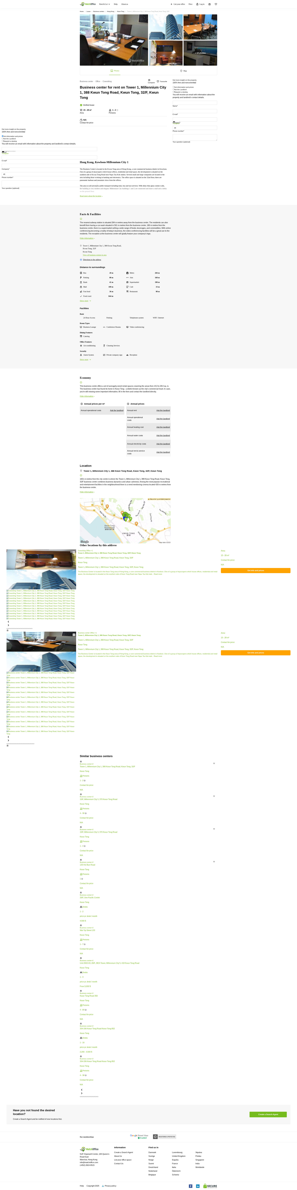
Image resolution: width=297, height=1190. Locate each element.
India (197, 1164)
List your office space (122, 1160)
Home (82, 11)
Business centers (98, 11)
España (175, 1160)
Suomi (151, 1164)
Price (190, 4)
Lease (88, 11)
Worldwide (199, 1167)
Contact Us (118, 1164)
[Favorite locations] (216, 4)
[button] (41, 621)
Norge (151, 1160)
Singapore (199, 1160)
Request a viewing (181, 92)
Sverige (151, 1156)
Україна (198, 1152)
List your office (179, 4)
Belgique (152, 1175)
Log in (202, 4)
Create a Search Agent (123, 1152)
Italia (174, 1167)
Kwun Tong (120, 11)
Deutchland (153, 1167)
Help (116, 4)
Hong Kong (110, 11)
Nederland (152, 1171)
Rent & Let (103, 4)
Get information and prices (184, 87)
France (175, 1164)
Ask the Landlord (180, 89)
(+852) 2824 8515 (87, 1165)
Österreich (176, 1171)
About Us (118, 1156)
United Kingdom (178, 1156)
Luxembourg (177, 1152)
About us (124, 4)
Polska (198, 1156)
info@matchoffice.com (89, 1162)
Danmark (152, 1152)
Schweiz (175, 1175)
